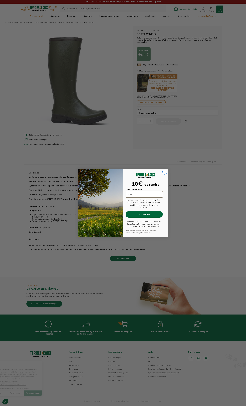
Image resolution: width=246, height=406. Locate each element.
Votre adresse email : (134, 189)
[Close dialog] (164, 172)
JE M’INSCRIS (144, 214)
